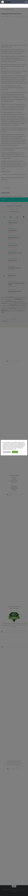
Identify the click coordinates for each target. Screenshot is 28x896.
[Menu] (26, 2)
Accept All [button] (15, 452)
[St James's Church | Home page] (7, 2)
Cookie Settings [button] (7, 452)
